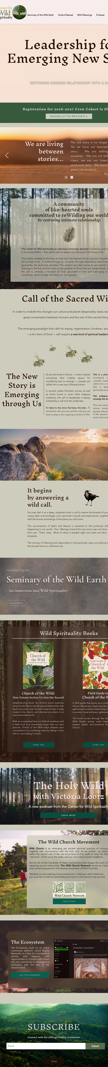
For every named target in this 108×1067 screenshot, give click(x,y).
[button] (54, 1061)
